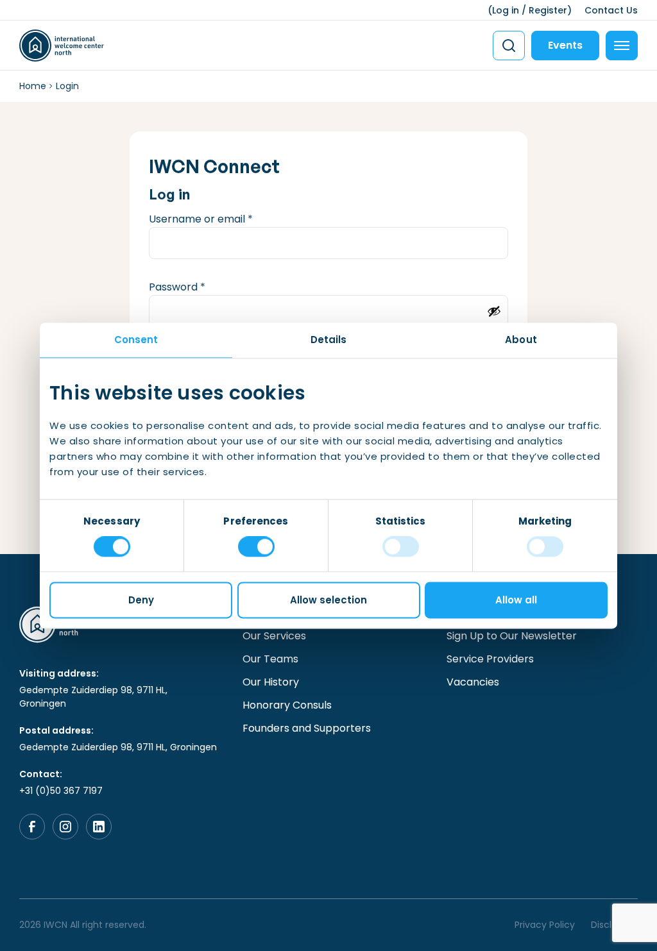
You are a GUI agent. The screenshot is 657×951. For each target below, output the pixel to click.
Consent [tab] (136, 339)
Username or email (222, 219)
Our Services (274, 635)
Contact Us (611, 10)
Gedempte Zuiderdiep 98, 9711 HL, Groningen (93, 697)
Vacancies (473, 682)
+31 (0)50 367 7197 (61, 790)
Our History (271, 682)
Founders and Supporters (307, 728)
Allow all (516, 600)
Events (565, 45)
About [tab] (521, 339)
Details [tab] (329, 339)
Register (548, 10)
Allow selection (328, 600)
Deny (141, 600)
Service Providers (490, 659)
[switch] (256, 547)
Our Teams (270, 659)
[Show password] (494, 311)
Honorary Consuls (287, 705)
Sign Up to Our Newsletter (512, 635)
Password (199, 287)
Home (32, 86)
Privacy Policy (545, 924)
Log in (505, 10)
